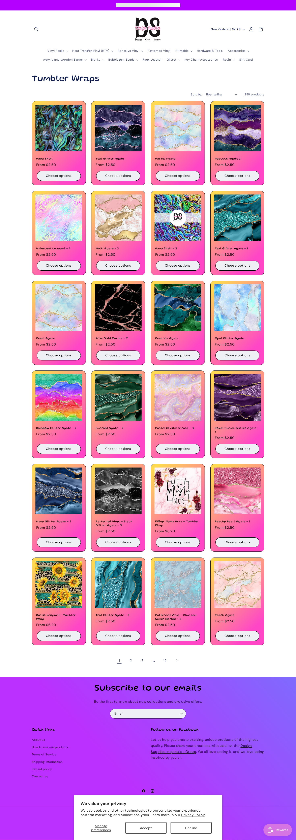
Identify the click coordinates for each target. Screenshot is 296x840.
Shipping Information (47, 762)
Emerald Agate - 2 (109, 428)
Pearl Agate (45, 338)
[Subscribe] (181, 714)
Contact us (40, 777)
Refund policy (42, 769)
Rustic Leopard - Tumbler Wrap (56, 617)
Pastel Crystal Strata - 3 (174, 428)
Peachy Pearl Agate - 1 (232, 522)
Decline (191, 828)
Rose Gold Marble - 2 (112, 338)
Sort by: (196, 94)
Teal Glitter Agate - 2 (112, 615)
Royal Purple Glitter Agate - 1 (237, 430)
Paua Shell (44, 159)
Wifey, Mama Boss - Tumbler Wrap (177, 524)
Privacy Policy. (193, 815)
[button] (36, 29)
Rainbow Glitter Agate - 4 (56, 428)
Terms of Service (44, 755)
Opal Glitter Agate (229, 338)
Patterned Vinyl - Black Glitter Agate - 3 (114, 524)
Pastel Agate (165, 159)
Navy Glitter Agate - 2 (53, 522)
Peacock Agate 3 (228, 159)
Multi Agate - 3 (107, 248)
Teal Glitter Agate (110, 159)
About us (38, 740)
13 (165, 660)
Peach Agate (224, 615)
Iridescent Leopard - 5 (53, 248)
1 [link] (119, 660)
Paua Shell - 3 (166, 248)
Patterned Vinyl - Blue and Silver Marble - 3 (176, 617)
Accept (146, 828)
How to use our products (50, 747)
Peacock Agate (167, 338)
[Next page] (176, 660)
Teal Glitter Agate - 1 (231, 248)
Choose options (59, 176)
